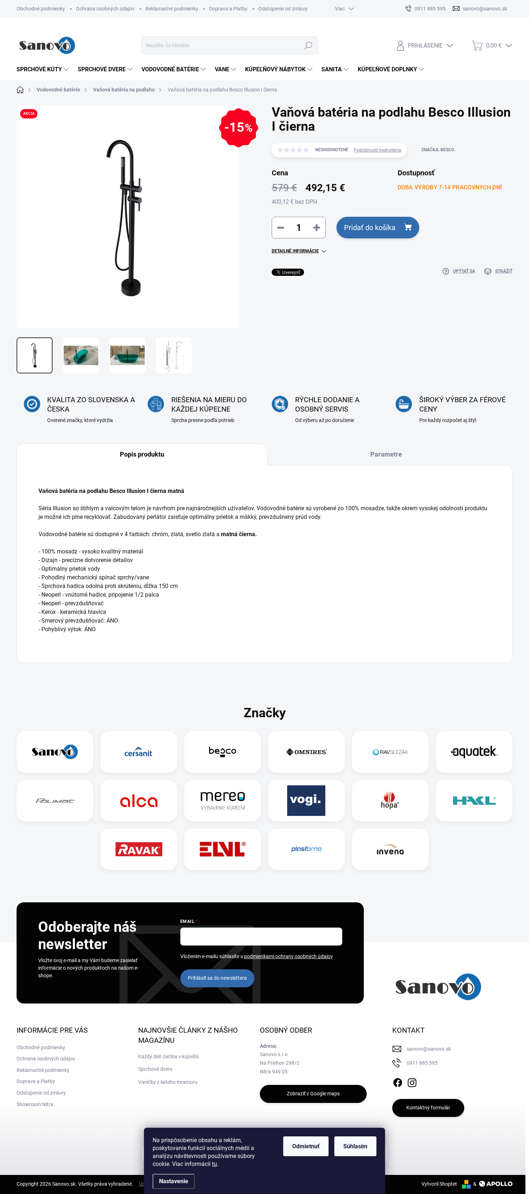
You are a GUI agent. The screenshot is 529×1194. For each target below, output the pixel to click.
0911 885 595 (422, 1063)
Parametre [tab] (386, 454)
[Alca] (139, 800)
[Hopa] (390, 800)
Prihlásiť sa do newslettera (217, 978)
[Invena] (390, 849)
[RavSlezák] (390, 752)
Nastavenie (173, 1181)
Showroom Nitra (35, 1104)
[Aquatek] (474, 752)
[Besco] (222, 752)
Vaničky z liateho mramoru (168, 1082)
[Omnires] (306, 752)
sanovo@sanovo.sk (429, 1049)
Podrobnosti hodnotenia (377, 150)
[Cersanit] (139, 752)
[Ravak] (139, 849)
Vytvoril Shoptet (439, 1184)
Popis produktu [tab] (142, 454)
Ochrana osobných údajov (105, 9)
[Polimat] (55, 800)
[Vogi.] (306, 800)
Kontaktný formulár (428, 1107)
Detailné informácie (295, 250)
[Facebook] (397, 1081)
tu (214, 1164)
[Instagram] (412, 1081)
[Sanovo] (55, 752)
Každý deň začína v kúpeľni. (169, 1056)
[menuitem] (44, 69)
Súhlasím (355, 1146)
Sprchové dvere (155, 1069)
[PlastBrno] (306, 849)
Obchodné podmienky (41, 9)
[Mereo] (222, 800)
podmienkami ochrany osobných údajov (288, 956)
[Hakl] (474, 800)
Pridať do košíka (369, 227)
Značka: (437, 149)
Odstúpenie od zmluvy (283, 9)
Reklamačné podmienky (171, 9)
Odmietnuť (306, 1146)
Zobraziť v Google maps (313, 1093)
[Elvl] (222, 849)
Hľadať (308, 45)
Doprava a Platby (228, 9)
